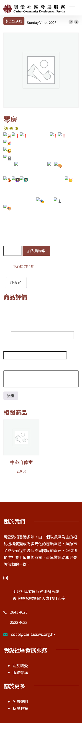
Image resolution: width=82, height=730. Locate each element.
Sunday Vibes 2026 (41, 22)
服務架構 (20, 672)
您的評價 (11, 365)
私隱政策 (20, 708)
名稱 (7, 335)
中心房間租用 (23, 266)
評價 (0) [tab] (16, 282)
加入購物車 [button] (21, 441)
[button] (71, 22)
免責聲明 (20, 701)
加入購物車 (36, 250)
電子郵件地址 (14, 346)
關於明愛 (20, 665)
